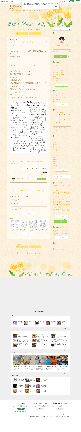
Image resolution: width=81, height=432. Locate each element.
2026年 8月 (62, 112)
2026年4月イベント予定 (57, 80)
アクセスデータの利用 (51, 416)
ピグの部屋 (65, 46)
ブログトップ (14, 29)
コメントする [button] (35, 168)
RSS (55, 248)
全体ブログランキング (57, 51)
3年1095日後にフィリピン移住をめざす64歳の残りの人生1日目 (62, 186)
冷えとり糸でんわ (35, 33)
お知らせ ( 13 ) (56, 101)
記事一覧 (23, 29)
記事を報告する (44, 174)
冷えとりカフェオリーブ (61, 45)
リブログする (43, 168)
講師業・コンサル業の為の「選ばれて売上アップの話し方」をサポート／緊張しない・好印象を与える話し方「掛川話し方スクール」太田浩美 (61, 211)
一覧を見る (62, 85)
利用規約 (44, 416)
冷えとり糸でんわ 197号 (58, 70)
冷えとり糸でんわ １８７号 (23, 33)
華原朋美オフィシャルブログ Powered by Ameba (61, 234)
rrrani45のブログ (56, 190)
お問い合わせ (39, 416)
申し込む (59, 408)
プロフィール (59, 46)
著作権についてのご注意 (59, 249)
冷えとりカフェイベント (17, 45)
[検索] (69, 29)
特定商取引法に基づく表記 (61, 416)
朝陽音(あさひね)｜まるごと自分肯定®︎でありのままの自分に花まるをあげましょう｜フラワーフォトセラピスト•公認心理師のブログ (62, 193)
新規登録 (71, 1)
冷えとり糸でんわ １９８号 (58, 66)
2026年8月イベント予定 (57, 65)
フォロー (41, 179)
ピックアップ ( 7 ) (56, 95)
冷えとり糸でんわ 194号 (57, 81)
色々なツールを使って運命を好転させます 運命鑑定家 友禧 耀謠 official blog (62, 202)
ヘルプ (68, 416)
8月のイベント (15, 40)
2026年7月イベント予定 (57, 68)
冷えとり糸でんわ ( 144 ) (57, 99)
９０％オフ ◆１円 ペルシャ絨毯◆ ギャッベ (62, 197)
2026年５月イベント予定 (57, 76)
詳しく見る (40, 408)
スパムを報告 (33, 416)
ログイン (77, 1)
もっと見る (29, 213)
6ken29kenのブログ (57, 207)
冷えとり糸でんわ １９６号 (58, 74)
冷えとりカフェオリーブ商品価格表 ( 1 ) (60, 97)
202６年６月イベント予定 (58, 72)
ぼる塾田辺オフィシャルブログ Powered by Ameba (61, 231)
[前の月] (57, 112)
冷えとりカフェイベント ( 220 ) (59, 93)
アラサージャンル (56, 52)
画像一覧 (31, 29)
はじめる (21, 408)
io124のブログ (55, 188)
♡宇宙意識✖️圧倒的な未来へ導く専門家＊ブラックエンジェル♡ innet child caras (62, 205)
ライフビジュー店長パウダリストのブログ (61, 199)
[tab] (16, 318)
